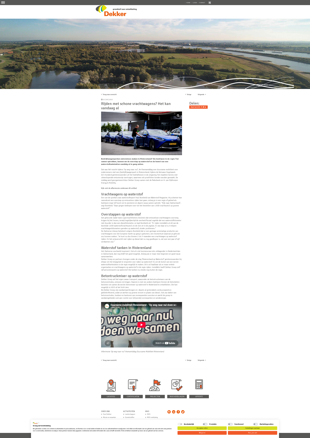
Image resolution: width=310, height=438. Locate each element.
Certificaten (133, 396)
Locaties (111, 396)
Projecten (155, 396)
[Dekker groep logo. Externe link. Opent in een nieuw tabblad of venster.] (36, 423)
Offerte (199, 396)
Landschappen (130, 414)
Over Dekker (107, 414)
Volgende (201, 94)
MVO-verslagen (177, 396)
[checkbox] (180, 424)
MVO (148, 414)
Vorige (189, 94)
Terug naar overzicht (109, 94)
